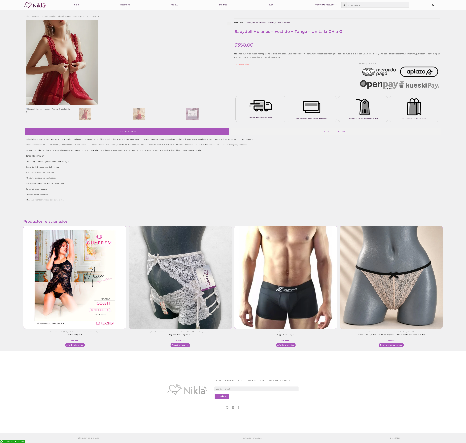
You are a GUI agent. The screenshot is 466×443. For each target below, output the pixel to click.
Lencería (35, 16)
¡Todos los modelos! (57, 332)
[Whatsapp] (238, 407)
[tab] (127, 131)
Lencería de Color (395, 332)
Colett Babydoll (75, 335)
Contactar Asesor (14, 441)
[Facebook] (233, 407)
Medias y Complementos (201, 332)
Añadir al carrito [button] (75, 345)
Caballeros (282, 332)
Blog (271, 5)
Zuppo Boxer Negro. (286, 335)
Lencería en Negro (93, 332)
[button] (229, 23)
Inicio (76, 5)
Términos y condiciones (88, 438)
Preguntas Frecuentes (326, 5)
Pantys (405, 332)
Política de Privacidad (252, 438)
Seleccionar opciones (391, 345)
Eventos (223, 5)
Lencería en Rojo (48, 16)
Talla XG (411, 332)
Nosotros (125, 5)
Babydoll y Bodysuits (256, 22)
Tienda (174, 5)
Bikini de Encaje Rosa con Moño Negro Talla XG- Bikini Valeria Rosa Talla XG (391, 335)
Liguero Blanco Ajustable (180, 335)
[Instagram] (227, 407)
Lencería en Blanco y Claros (182, 332)
